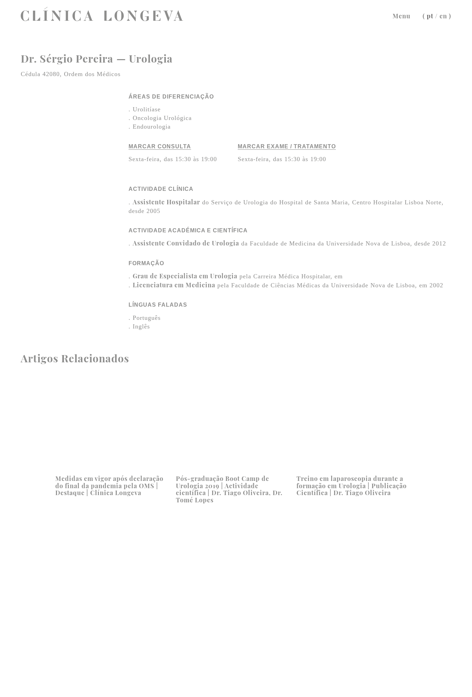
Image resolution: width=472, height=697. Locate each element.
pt (430, 16)
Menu (401, 16)
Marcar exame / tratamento (287, 146)
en (443, 16)
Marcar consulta (160, 146)
